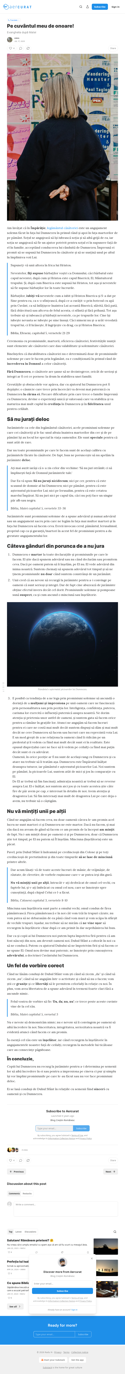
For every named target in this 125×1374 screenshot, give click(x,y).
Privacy (57, 1352)
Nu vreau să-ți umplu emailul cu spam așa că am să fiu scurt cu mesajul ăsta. (47, 1244)
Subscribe (99, 6)
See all (13, 1306)
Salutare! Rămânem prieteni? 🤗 (30, 1240)
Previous (19, 1171)
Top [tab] (10, 1231)
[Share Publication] (87, 7)
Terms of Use (77, 1298)
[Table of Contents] (3, 687)
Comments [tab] (14, 1193)
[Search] (81, 7)
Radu (22, 1248)
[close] (91, 1258)
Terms (66, 1352)
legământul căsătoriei (63, 228)
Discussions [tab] (30, 1231)
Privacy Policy (85, 1301)
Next (108, 1171)
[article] (62, 1246)
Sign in (116, 6)
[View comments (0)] (21, 48)
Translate (13, 20)
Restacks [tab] (27, 1193)
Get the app (77, 1359)
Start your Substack (54, 1359)
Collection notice (79, 1352)
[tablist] (20, 1194)
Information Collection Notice (61, 1301)
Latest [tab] (18, 1231)
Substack (47, 1367)
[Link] (2, 419)
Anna (16, 38)
